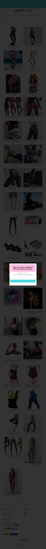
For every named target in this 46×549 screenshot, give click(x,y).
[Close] (35, 264)
